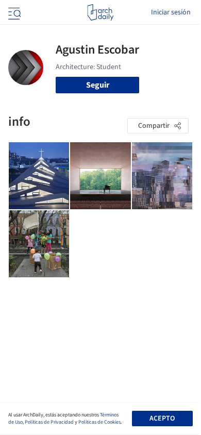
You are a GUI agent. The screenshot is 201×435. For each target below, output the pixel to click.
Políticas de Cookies (99, 422)
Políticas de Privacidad (49, 422)
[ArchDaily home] (100, 12)
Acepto (162, 418)
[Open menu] (13, 12)
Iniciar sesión (171, 12)
